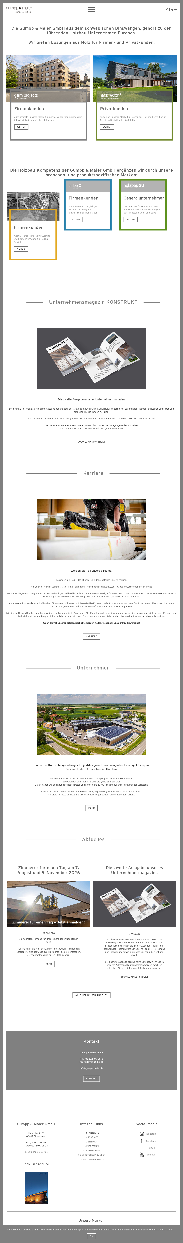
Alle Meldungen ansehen (91, 995)
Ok (91, 1236)
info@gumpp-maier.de (150, 968)
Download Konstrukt (91, 442)
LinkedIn (151, 1148)
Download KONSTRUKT (134, 977)
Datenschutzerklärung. (161, 1230)
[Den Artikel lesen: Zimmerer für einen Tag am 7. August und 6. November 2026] (48, 904)
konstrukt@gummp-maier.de (108, 428)
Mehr (91, 808)
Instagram (151, 1134)
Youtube (151, 1155)
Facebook (151, 1141)
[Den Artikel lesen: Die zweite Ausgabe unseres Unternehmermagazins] (134, 904)
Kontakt (91, 1078)
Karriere (91, 636)
